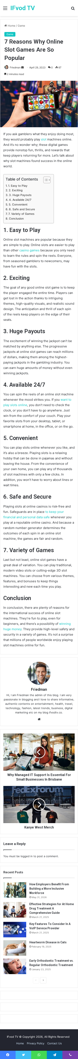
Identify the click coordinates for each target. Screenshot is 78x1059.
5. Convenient (18, 204)
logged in (27, 856)
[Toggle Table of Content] (45, 179)
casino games (29, 250)
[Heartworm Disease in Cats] (14, 948)
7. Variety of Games (21, 213)
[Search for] (73, 9)
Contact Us (54, 1043)
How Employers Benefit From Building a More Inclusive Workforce (49, 889)
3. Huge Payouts (20, 195)
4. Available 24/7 (20, 199)
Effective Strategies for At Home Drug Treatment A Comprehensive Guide (51, 908)
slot (43, 139)
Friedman (15, 67)
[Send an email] (22, 67)
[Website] (39, 719)
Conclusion (16, 218)
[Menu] (5, 9)
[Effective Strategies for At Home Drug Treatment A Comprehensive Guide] (14, 910)
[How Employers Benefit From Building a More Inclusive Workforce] (14, 890)
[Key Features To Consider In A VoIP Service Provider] (14, 929)
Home (11, 25)
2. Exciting (15, 190)
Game (21, 25)
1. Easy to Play (17, 185)
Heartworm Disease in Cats (48, 942)
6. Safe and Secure (22, 209)
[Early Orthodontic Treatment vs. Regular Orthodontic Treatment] (14, 966)
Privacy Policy (35, 1043)
